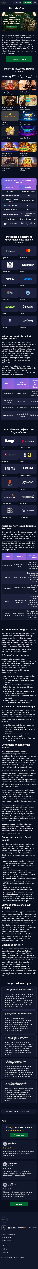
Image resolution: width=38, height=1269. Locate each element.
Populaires (5, 76)
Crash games (22, 76)
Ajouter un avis (19, 1135)
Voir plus (19, 1204)
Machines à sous (31, 76)
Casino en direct (14, 76)
